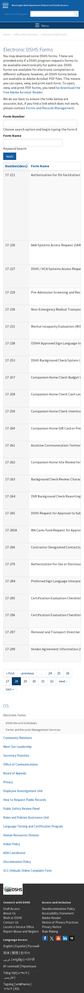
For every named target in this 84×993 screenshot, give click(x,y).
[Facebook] (45, 938)
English (8, 946)
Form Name (12, 135)
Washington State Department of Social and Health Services (40, 5)
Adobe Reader (51, 918)
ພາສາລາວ (23, 984)
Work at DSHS (12, 918)
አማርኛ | (23, 973)
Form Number (14, 116)
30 (34, 681)
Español (20, 946)
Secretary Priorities (16, 755)
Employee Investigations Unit (23, 791)
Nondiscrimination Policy (58, 909)
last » (10, 689)
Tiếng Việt (10, 973)
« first (10, 673)
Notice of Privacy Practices (60, 922)
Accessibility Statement (58, 913)
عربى (7, 959)
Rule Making (50, 931)
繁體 (15, 953)
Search (76, 14)
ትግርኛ (8, 989)
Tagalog (8, 984)
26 (67, 673)
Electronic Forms (14, 715)
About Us (9, 913)
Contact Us (11, 922)
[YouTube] (58, 938)
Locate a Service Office (18, 927)
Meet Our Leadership (17, 747)
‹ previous (27, 673)
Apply (9, 156)
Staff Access (11, 909)
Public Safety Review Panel (21, 809)
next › (63, 681)
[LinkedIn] (65, 938)
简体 (6, 953)
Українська (28, 966)
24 (50, 673)
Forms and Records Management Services (33, 730)
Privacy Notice (51, 927)
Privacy (8, 782)
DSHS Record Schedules (21, 723)
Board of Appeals (14, 773)
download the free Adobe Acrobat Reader (41, 89)
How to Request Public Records (24, 800)
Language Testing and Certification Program (33, 826)
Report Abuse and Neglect (21, 931)
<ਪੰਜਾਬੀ (30, 959)
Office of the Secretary (26, 34)
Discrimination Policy (17, 862)
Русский (33, 946)
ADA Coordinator (14, 853)
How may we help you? (16, 14)
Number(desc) (16, 166)
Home (6, 34)
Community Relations (17, 738)
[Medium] (72, 938)
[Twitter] (52, 938)
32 (51, 681)
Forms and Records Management (50, 108)
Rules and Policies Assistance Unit (26, 817)
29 (25, 681)
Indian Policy (11, 844)
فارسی (8, 977)
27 (7, 681)
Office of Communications (20, 764)
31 (43, 681)
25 (59, 673)
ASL (17, 989)
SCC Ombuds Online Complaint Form (27, 870)
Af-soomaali (11, 966)
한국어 (25, 953)
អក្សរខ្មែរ (18, 959)
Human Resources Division (21, 835)
